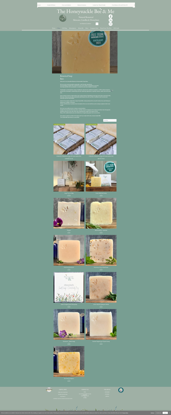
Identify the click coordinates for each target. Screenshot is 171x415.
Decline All (158, 412)
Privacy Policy (125, 412)
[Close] (169, 413)
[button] (86, 28)
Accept (165, 412)
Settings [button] (152, 412)
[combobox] (110, 120)
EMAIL (85, 391)
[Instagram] (110, 24)
